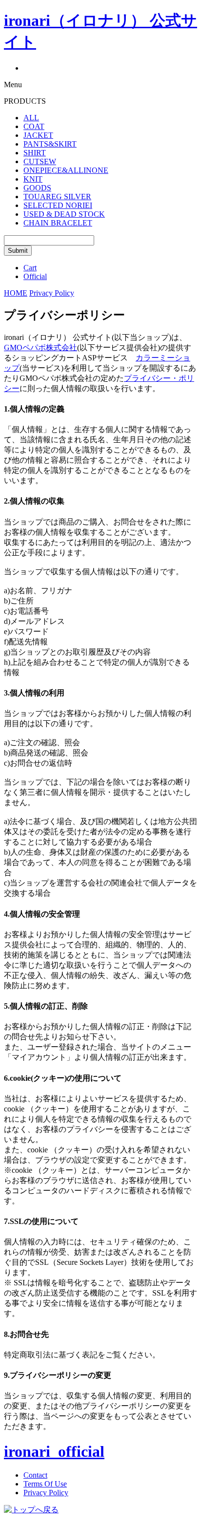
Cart (30, 267)
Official (35, 276)
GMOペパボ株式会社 (40, 347)
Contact (35, 1475)
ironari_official (54, 1451)
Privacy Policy (45, 1492)
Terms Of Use (45, 1484)
